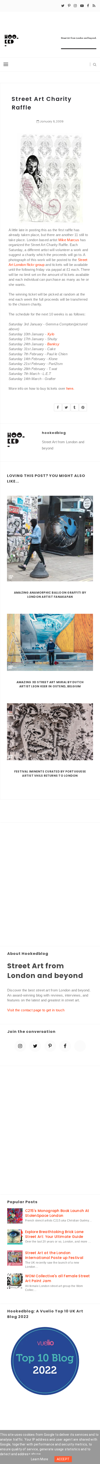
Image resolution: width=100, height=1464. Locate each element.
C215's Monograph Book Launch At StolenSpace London (57, 1213)
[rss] (94, 6)
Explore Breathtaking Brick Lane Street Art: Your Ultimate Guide (54, 1234)
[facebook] (88, 6)
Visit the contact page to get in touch (35, 1010)
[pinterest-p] (69, 6)
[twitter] (62, 6)
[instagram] (75, 6)
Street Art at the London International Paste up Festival (54, 1255)
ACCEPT (63, 1459)
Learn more (39, 1459)
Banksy (53, 344)
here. (70, 388)
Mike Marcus (68, 240)
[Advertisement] (50, 884)
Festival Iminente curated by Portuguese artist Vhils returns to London (50, 773)
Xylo (50, 334)
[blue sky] (80, 1046)
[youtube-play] (82, 6)
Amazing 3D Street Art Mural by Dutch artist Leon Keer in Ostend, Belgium (50, 684)
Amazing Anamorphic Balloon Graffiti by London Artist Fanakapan (50, 595)
